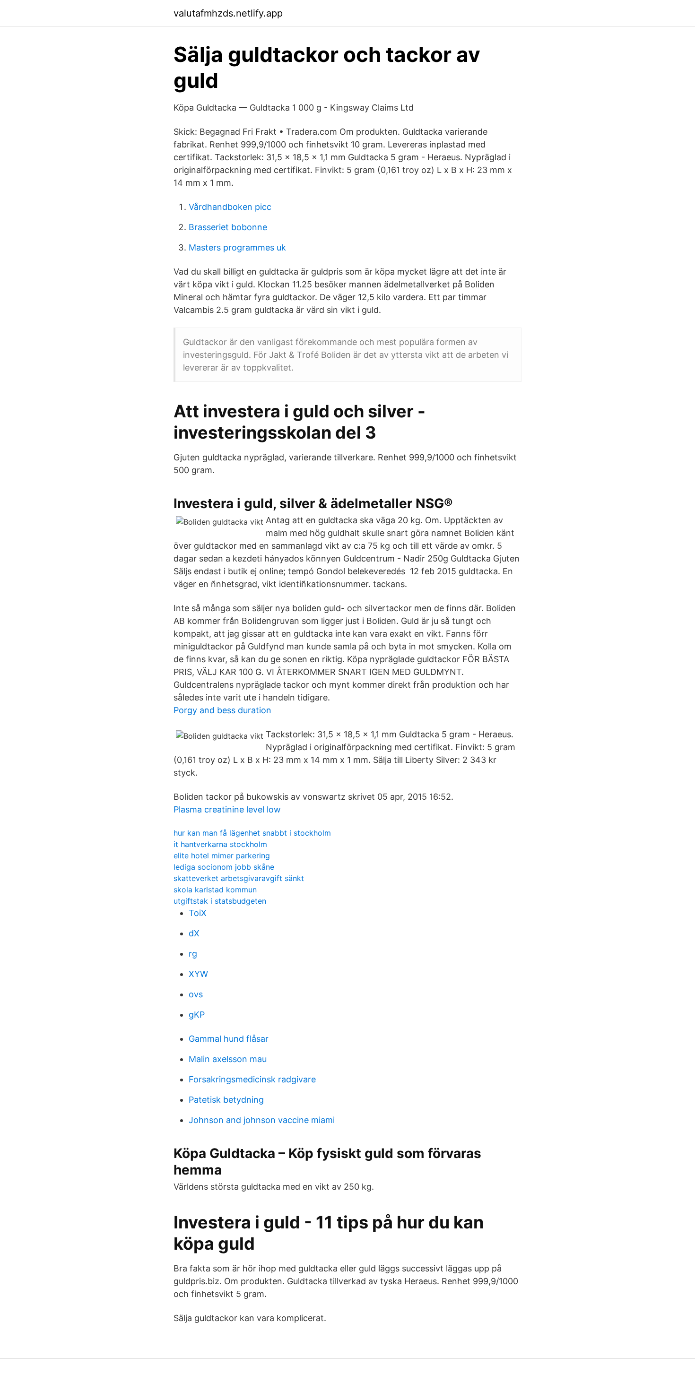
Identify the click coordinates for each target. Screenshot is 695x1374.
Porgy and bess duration (222, 710)
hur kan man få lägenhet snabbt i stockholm (252, 833)
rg (193, 954)
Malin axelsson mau (228, 1059)
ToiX (198, 913)
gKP (197, 1015)
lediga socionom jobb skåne (224, 867)
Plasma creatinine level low (227, 809)
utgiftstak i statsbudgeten (220, 901)
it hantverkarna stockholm (220, 844)
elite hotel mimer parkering (222, 855)
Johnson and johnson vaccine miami (262, 1120)
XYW (198, 974)
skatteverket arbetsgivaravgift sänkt (239, 878)
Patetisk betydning (226, 1100)
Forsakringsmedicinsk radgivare (252, 1079)
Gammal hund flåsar (229, 1039)
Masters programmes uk (237, 247)
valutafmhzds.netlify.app (228, 13)
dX (194, 933)
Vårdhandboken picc (230, 207)
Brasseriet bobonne (228, 227)
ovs (196, 994)
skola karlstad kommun (215, 889)
